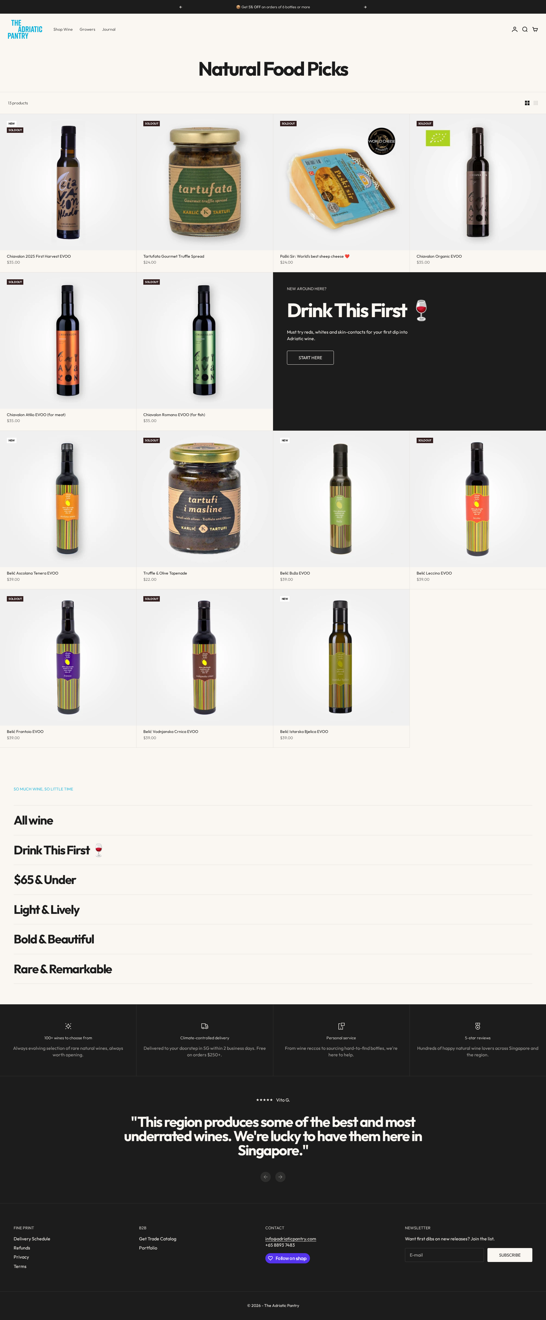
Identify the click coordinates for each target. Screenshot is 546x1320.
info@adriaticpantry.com (290, 1238)
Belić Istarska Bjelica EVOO (304, 732)
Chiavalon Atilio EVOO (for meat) (36, 415)
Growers (87, 29)
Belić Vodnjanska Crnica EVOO (170, 732)
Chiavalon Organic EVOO (439, 257)
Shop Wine (63, 29)
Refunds (22, 1248)
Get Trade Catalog (157, 1238)
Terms (20, 1266)
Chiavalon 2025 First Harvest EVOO (39, 257)
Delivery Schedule (32, 1238)
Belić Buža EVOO (295, 574)
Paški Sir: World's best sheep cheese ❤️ (314, 257)
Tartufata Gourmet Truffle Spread (173, 257)
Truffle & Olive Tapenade (165, 574)
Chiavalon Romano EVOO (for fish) (174, 415)
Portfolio (148, 1248)
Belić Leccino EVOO (434, 574)
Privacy (21, 1257)
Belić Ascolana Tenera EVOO (32, 574)
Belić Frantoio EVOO (25, 732)
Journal (108, 29)
